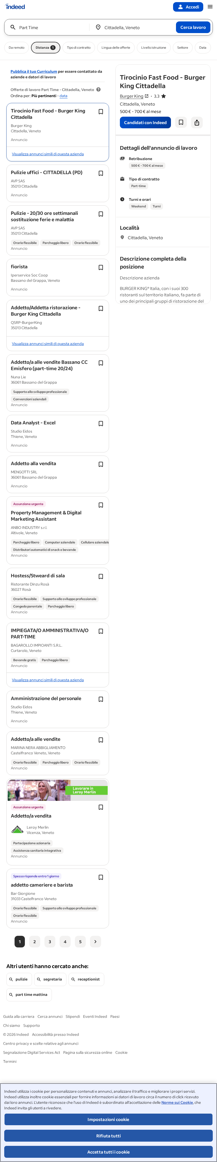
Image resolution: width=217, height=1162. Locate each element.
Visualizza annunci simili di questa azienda (48, 153)
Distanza (45, 47)
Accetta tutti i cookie (108, 1152)
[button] (48, 113)
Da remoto (16, 47)
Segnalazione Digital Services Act (31, 1052)
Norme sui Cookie (177, 1102)
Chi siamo (11, 1025)
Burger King (131, 96)
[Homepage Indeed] (14, 7)
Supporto (31, 1025)
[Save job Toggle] (101, 111)
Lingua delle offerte (116, 47)
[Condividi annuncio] (197, 122)
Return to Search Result (175, 67)
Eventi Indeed (95, 1016)
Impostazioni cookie (108, 1119)
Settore (182, 47)
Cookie (121, 1052)
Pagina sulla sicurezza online (87, 1052)
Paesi (114, 1016)
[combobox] (48, 27)
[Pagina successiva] (95, 941)
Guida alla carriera (18, 1016)
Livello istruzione (153, 47)
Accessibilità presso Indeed (55, 1034)
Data (202, 47)
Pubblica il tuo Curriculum (34, 71)
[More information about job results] (98, 89)
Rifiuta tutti (108, 1135)
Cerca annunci (50, 1016)
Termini (9, 1061)
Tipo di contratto (79, 47)
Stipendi (73, 1016)
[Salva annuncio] (181, 122)
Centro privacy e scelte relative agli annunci (40, 1043)
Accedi (192, 7)
